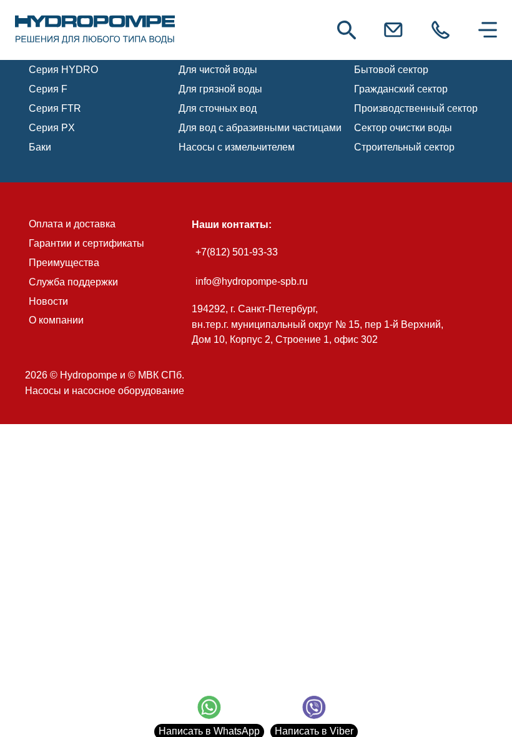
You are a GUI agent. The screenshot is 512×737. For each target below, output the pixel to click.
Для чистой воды (218, 69)
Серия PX (52, 127)
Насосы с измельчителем (237, 147)
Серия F (48, 89)
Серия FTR (55, 108)
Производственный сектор (416, 108)
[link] (95, 30)
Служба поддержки (73, 282)
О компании (56, 320)
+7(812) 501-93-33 (236, 252)
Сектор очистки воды (403, 127)
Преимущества (64, 262)
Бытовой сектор (391, 69)
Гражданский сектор (401, 89)
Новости (48, 301)
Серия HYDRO (63, 69)
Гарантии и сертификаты (86, 243)
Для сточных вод (218, 108)
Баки (40, 147)
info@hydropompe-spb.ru (251, 281)
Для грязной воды (220, 89)
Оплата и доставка (72, 224)
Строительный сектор (404, 147)
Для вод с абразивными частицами (260, 127)
